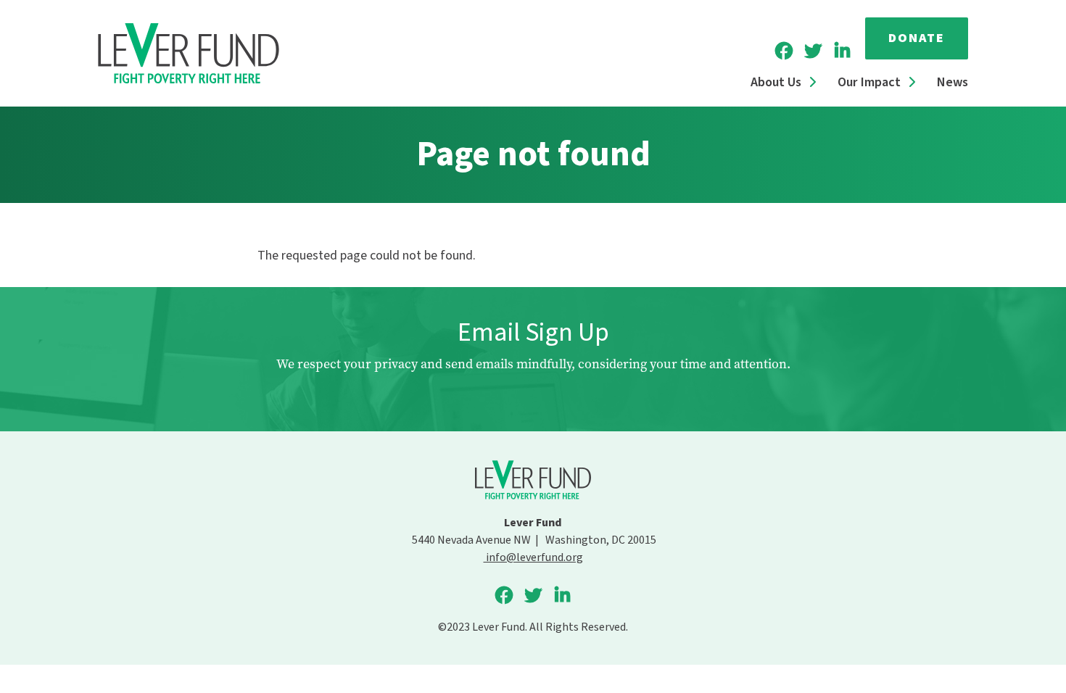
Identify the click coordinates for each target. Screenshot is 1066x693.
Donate (916, 38)
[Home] (188, 53)
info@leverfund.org (533, 557)
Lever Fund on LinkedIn (841, 50)
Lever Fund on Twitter (812, 50)
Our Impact (869, 82)
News (952, 82)
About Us (776, 82)
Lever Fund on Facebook (783, 50)
